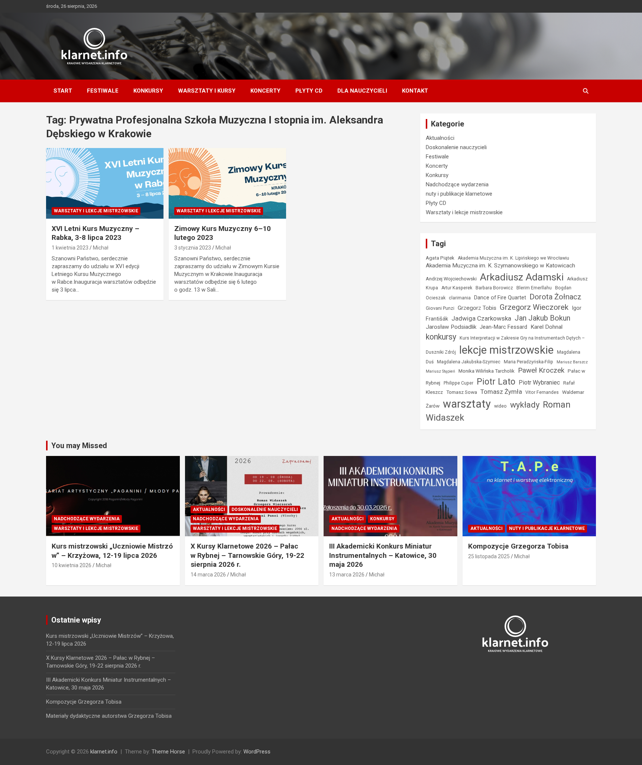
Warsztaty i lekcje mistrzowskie (96, 210)
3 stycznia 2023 (192, 248)
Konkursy (148, 90)
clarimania (460, 297)
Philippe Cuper (458, 383)
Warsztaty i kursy (207, 90)
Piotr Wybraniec (539, 382)
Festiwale (103, 90)
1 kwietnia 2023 (70, 248)
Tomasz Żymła (501, 391)
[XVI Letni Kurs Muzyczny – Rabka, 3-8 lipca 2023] (105, 183)
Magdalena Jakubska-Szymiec (468, 361)
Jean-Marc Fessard (503, 327)
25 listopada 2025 (489, 556)
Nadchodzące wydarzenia (457, 184)
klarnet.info (103, 751)
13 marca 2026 (346, 575)
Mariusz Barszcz (572, 362)
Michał (100, 248)
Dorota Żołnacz (555, 296)
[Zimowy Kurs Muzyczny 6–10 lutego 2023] (227, 183)
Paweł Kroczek (541, 370)
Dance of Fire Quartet (500, 297)
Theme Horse (168, 751)
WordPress (256, 751)
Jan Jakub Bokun (542, 318)
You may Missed (79, 445)
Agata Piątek (440, 258)
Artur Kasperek (456, 287)
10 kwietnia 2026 (71, 565)
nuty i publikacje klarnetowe (459, 193)
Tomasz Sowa (461, 392)
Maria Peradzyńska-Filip (528, 361)
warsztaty (467, 404)
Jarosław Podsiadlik (451, 327)
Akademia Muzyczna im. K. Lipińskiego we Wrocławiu (513, 258)
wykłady (524, 404)
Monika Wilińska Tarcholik (486, 371)
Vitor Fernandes (542, 392)
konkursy (441, 336)
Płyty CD (308, 90)
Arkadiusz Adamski (522, 277)
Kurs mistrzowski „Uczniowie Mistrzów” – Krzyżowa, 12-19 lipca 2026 (112, 551)
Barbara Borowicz (494, 287)
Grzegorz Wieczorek (534, 307)
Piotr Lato (496, 381)
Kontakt (415, 90)
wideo (500, 406)
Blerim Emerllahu (534, 287)
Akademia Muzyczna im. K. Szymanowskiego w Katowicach (500, 265)
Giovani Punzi (440, 308)
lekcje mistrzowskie (506, 350)
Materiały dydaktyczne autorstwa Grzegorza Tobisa (109, 716)
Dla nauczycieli (362, 90)
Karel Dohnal (546, 327)
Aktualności (440, 138)
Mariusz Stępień (440, 371)
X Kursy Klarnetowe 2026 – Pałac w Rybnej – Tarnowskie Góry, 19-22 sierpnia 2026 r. (247, 555)
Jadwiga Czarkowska (481, 318)
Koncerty (265, 90)
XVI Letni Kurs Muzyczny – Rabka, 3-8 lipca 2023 (95, 233)
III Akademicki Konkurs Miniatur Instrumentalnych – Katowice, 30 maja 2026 (383, 555)
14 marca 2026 (208, 575)
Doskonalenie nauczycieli (456, 147)
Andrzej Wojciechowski (451, 279)
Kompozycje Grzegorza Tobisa (518, 546)
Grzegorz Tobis (477, 308)
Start (63, 90)
